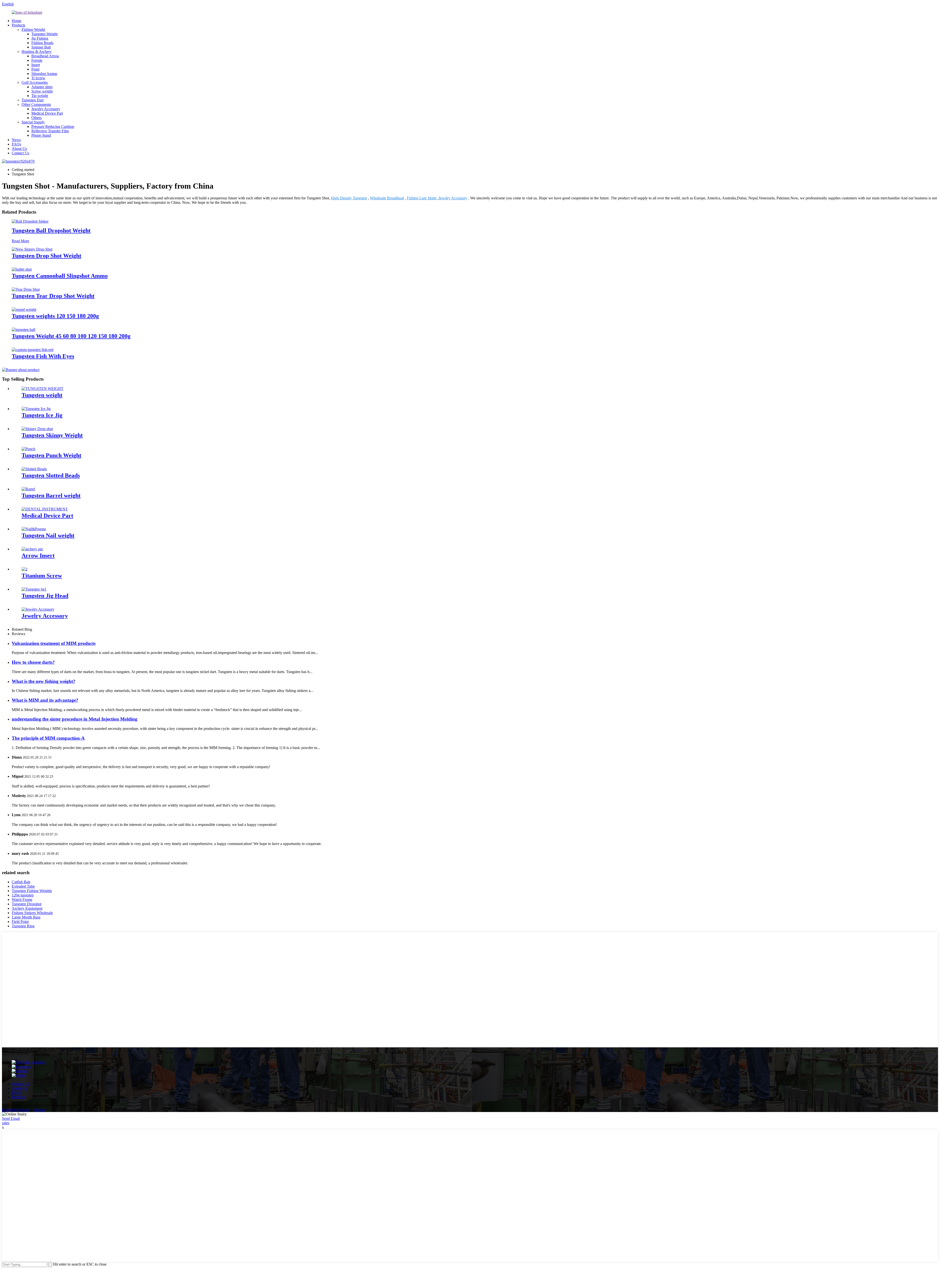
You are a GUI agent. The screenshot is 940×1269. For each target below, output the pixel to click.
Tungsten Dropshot (26, 904)
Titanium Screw (42, 575)
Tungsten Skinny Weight (52, 435)
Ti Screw (38, 78)
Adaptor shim (41, 87)
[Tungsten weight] (42, 389)
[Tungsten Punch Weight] (28, 449)
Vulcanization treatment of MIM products (53, 643)
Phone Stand (41, 135)
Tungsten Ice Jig (42, 415)
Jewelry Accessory (45, 109)
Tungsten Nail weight (48, 535)
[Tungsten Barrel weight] (28, 489)
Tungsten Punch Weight (51, 455)
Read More (20, 241)
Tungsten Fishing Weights (32, 891)
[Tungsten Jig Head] (34, 589)
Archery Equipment (27, 908)
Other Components (36, 104)
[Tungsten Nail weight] (34, 529)
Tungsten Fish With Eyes (43, 356)
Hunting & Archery (37, 51)
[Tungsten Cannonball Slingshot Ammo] (22, 269)
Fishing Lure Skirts (421, 198)
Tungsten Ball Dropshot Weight (51, 230)
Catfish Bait (21, 882)
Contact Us (20, 153)
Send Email (11, 1118)
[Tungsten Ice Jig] (36, 409)
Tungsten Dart (33, 100)
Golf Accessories (35, 82)
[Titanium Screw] (24, 569)
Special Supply (33, 122)
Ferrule (36, 60)
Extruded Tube (23, 886)
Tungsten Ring (23, 926)
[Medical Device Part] (45, 509)
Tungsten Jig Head (45, 595)
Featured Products (16, 1110)
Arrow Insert (38, 555)
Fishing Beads (42, 43)
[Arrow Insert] (32, 549)
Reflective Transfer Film (50, 131)
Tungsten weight (42, 395)
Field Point (20, 921)
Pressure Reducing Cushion (52, 126)
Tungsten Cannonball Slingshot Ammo (60, 276)
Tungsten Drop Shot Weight (46, 256)
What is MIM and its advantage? (45, 700)
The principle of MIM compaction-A (48, 738)
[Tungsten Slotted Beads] (34, 469)
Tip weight (39, 96)
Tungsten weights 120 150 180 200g (55, 316)
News (16, 140)
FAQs (16, 144)
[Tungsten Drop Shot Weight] (32, 249)
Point (35, 69)
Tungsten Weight (44, 34)
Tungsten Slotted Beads (51, 475)
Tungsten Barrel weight (51, 495)
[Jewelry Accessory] (38, 609)
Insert (35, 65)
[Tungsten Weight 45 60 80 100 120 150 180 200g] (23, 329)
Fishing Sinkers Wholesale (32, 913)
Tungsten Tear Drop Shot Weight (53, 296)
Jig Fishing (39, 38)
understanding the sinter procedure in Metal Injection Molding (74, 719)
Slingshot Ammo (44, 74)
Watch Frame (22, 899)
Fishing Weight (33, 29)
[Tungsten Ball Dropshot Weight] (30, 221)
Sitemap (39, 1110)
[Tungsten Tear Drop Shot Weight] (26, 289)
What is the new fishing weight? (43, 681)
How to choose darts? (33, 662)
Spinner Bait (41, 47)
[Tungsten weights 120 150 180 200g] (24, 309)
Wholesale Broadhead (387, 198)
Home (16, 21)
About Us (19, 148)
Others (36, 118)
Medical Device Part (47, 113)
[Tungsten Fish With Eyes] (32, 350)
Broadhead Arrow (45, 56)
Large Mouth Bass (26, 917)
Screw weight (42, 91)
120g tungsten (23, 895)
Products (18, 25)
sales (5, 1123)
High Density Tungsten (349, 198)
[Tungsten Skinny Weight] (37, 429)
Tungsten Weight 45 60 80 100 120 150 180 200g (71, 336)
